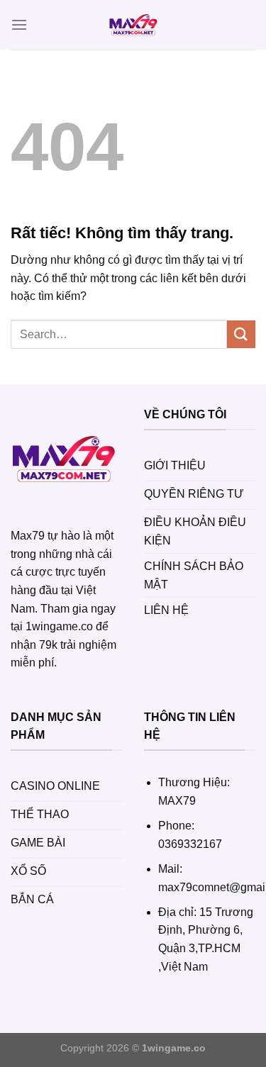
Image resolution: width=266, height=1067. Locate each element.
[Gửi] (241, 334)
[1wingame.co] (133, 25)
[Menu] (19, 24)
